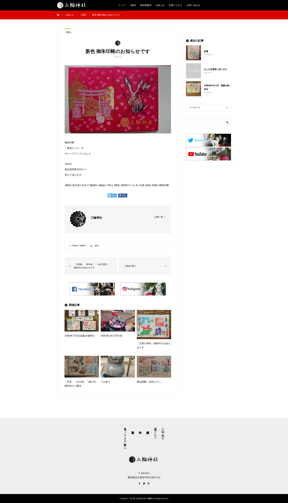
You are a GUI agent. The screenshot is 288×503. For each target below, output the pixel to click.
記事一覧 (159, 217)
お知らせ (160, 5)
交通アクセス (175, 5)
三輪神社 (82, 246)
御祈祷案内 (145, 5)
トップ (121, 5)
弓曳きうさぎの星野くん (125, 437)
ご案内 (132, 5)
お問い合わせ (193, 5)
